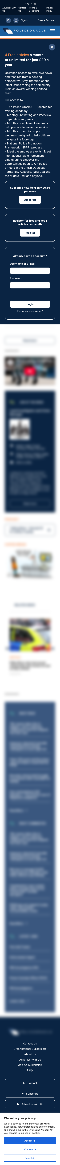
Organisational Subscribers (30, 1048)
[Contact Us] (35, 4)
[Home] (24, 31)
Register (30, 232)
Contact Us (30, 1043)
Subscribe (30, 199)
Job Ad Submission (30, 1064)
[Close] (52, 47)
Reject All (30, 1158)
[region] (30, 1139)
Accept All (30, 1140)
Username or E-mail (22, 263)
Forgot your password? (30, 311)
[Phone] (31, 4)
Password (16, 278)
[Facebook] (25, 4)
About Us (30, 1054)
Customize (30, 1149)
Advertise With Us (30, 1059)
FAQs (30, 1070)
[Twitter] (28, 4)
